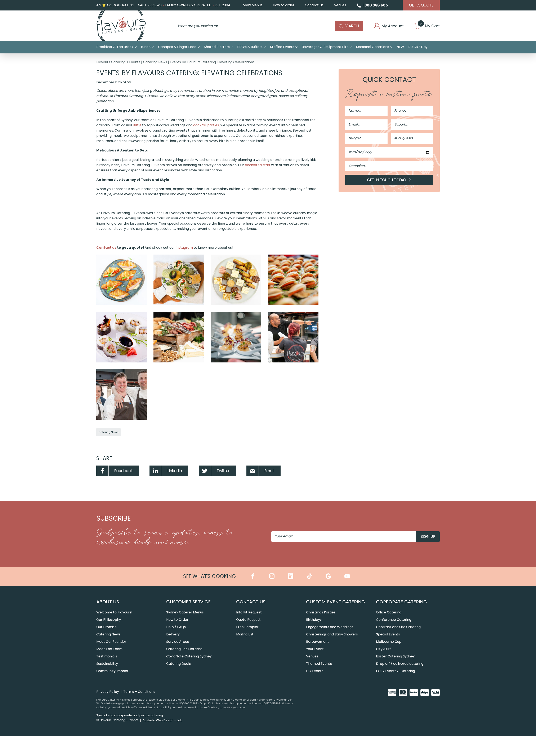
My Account (393, 26)
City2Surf (383, 649)
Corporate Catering (401, 602)
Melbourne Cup (388, 641)
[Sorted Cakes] (236, 280)
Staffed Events (282, 46)
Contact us (106, 247)
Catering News (155, 62)
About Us (107, 602)
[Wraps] (178, 280)
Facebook (123, 470)
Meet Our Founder (111, 641)
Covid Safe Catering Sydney (189, 656)
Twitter (223, 470)
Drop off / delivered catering (399, 663)
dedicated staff (257, 165)
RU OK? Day (418, 46)
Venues (340, 5)
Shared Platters (217, 46)
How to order (283, 5)
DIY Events (314, 671)
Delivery (173, 634)
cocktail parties (206, 125)
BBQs (137, 125)
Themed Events (319, 663)
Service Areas (177, 641)
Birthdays (314, 619)
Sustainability (107, 663)
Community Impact (112, 671)
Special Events (388, 634)
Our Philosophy (108, 619)
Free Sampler (247, 627)
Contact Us (314, 5)
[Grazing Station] (178, 337)
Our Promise (106, 627)
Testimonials (106, 656)
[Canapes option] (236, 337)
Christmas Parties (320, 612)
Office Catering (388, 612)
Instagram (184, 247)
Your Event (315, 649)
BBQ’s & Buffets (250, 46)
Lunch (146, 46)
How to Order (177, 619)
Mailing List (245, 634)
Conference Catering (393, 619)
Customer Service (188, 602)
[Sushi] (121, 337)
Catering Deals (178, 663)
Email (269, 470)
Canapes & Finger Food (177, 46)
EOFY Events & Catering (395, 671)
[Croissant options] (121, 280)
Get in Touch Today (387, 179)
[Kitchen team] (121, 394)
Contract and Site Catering (398, 627)
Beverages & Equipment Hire (325, 46)
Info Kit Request (249, 612)
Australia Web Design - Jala (163, 720)
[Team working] (293, 337)
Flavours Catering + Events (118, 62)
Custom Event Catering (335, 602)
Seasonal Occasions (372, 46)
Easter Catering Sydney (395, 656)
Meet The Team (109, 649)
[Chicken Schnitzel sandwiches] (293, 280)
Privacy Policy (107, 691)
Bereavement (317, 641)
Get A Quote (421, 5)
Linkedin (175, 470)
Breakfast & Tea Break (114, 46)
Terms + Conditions (139, 691)
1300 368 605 (375, 5)
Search (351, 25)
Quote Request (248, 619)
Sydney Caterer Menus (185, 612)
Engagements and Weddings (329, 627)
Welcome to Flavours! (114, 612)
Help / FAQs (176, 627)
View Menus (252, 5)
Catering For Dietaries (184, 649)
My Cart (430, 26)
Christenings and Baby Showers (332, 634)
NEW (400, 46)
